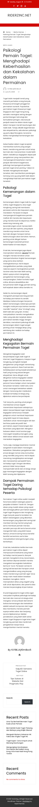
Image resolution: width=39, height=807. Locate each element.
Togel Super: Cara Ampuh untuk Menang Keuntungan (19, 742)
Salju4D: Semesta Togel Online (24, 669)
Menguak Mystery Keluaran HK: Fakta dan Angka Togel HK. (19, 735)
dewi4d (25, 253)
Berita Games (7, 45)
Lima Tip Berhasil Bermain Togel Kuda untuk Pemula (19, 722)
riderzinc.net (19, 15)
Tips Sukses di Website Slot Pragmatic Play (16, 680)
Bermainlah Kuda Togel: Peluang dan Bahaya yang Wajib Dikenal (19, 729)
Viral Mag (25, 801)
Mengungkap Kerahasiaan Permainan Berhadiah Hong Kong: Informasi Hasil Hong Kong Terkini (19, 750)
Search (9, 698)
